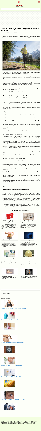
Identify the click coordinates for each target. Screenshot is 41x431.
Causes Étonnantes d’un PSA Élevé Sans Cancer (10, 319)
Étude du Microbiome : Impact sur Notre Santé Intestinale (10, 240)
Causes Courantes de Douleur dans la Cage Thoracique (12, 410)
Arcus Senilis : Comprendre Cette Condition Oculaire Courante (13, 399)
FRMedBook (19, 5)
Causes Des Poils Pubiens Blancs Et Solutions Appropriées (12, 342)
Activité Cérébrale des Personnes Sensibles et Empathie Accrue (28, 277)
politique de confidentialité (5, 426)
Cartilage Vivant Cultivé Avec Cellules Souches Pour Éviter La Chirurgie (28, 259)
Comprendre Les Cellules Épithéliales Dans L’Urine (11, 376)
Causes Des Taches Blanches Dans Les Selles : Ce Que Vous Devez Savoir (15, 388)
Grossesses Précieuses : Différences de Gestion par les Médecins (9, 277)
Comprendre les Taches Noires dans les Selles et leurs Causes (13, 331)
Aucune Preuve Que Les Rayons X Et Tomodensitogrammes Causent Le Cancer (28, 221)
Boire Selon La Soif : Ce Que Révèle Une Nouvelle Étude (8, 258)
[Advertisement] (20, 19)
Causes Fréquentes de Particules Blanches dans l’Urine (12, 353)
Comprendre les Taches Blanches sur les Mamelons (11, 365)
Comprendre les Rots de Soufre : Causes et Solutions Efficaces (13, 308)
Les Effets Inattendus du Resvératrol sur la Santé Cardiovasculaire (7, 221)
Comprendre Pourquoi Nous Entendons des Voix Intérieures (28, 240)
